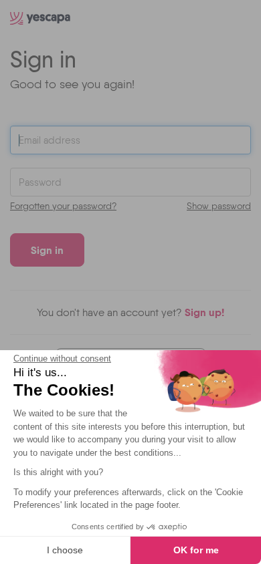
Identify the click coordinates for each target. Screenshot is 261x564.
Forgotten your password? (63, 205)
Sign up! (204, 312)
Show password (219, 205)
